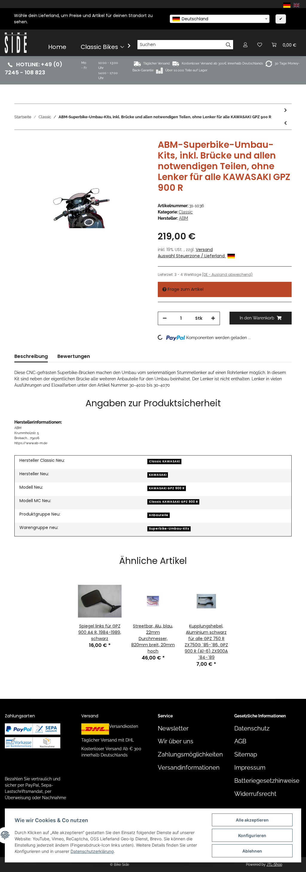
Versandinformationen (189, 767)
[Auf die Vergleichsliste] (120, 153)
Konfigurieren (252, 835)
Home (57, 47)
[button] (245, 44)
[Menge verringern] (164, 318)
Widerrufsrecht (255, 794)
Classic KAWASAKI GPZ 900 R (173, 501)
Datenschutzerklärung (92, 851)
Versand (204, 250)
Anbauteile (158, 515)
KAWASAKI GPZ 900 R (166, 488)
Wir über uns (175, 741)
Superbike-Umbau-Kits (169, 528)
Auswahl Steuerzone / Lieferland (192, 256)
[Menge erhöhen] (213, 318)
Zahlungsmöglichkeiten (190, 754)
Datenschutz (252, 728)
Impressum (249, 767)
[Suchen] (228, 45)
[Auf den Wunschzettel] (135, 153)
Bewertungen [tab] (73, 356)
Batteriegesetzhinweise (266, 780)
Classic (186, 212)
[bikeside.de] (16, 43)
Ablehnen (252, 850)
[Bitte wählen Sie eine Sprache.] (287, 5)
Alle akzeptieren (252, 819)
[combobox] (220, 19)
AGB (240, 741)
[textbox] (219, 19)
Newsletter (173, 728)
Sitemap (245, 754)
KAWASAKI (157, 475)
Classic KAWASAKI (164, 461)
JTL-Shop (274, 864)
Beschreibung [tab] (31, 356)
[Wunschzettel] (260, 44)
